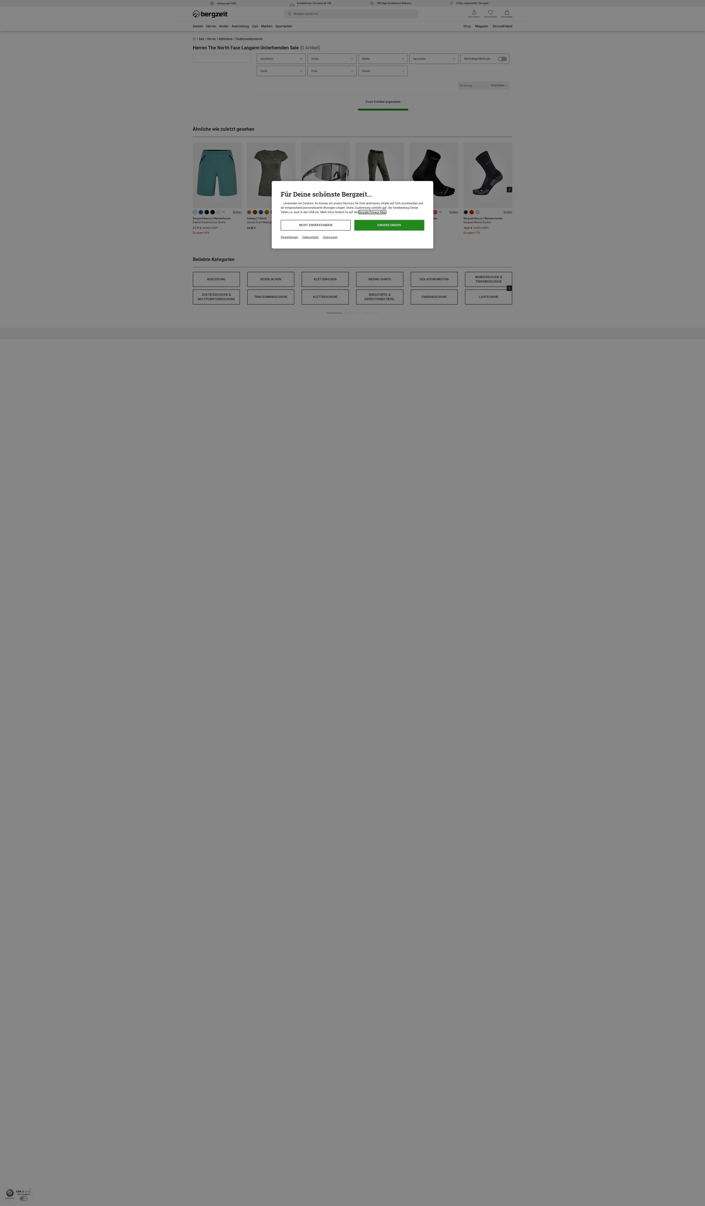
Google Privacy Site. (372, 212)
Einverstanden (389, 225)
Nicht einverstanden (315, 225)
